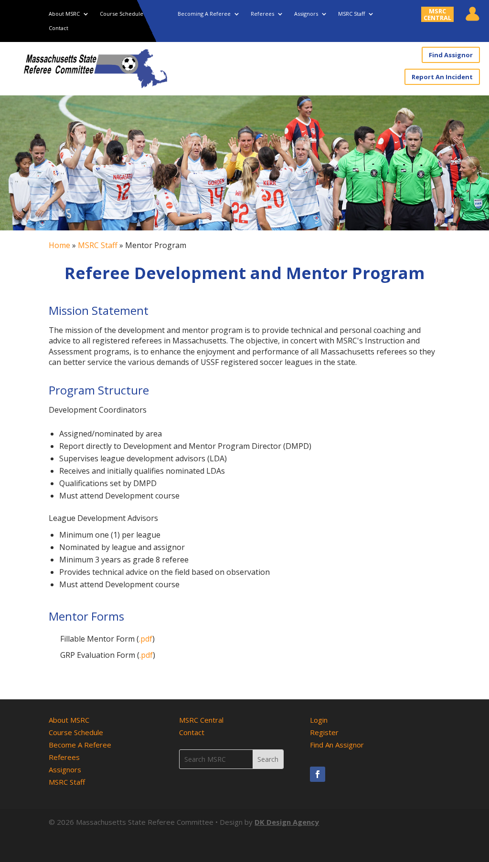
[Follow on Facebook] (317, 774)
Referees (262, 13)
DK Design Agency (287, 822)
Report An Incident (442, 77)
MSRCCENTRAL (437, 14)
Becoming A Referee (204, 13)
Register (324, 732)
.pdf (145, 639)
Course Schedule (121, 13)
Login (319, 720)
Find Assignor (451, 55)
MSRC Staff (351, 13)
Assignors (306, 13)
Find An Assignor (337, 744)
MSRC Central (201, 720)
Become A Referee (80, 744)
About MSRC (64, 13)
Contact (58, 28)
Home (59, 245)
